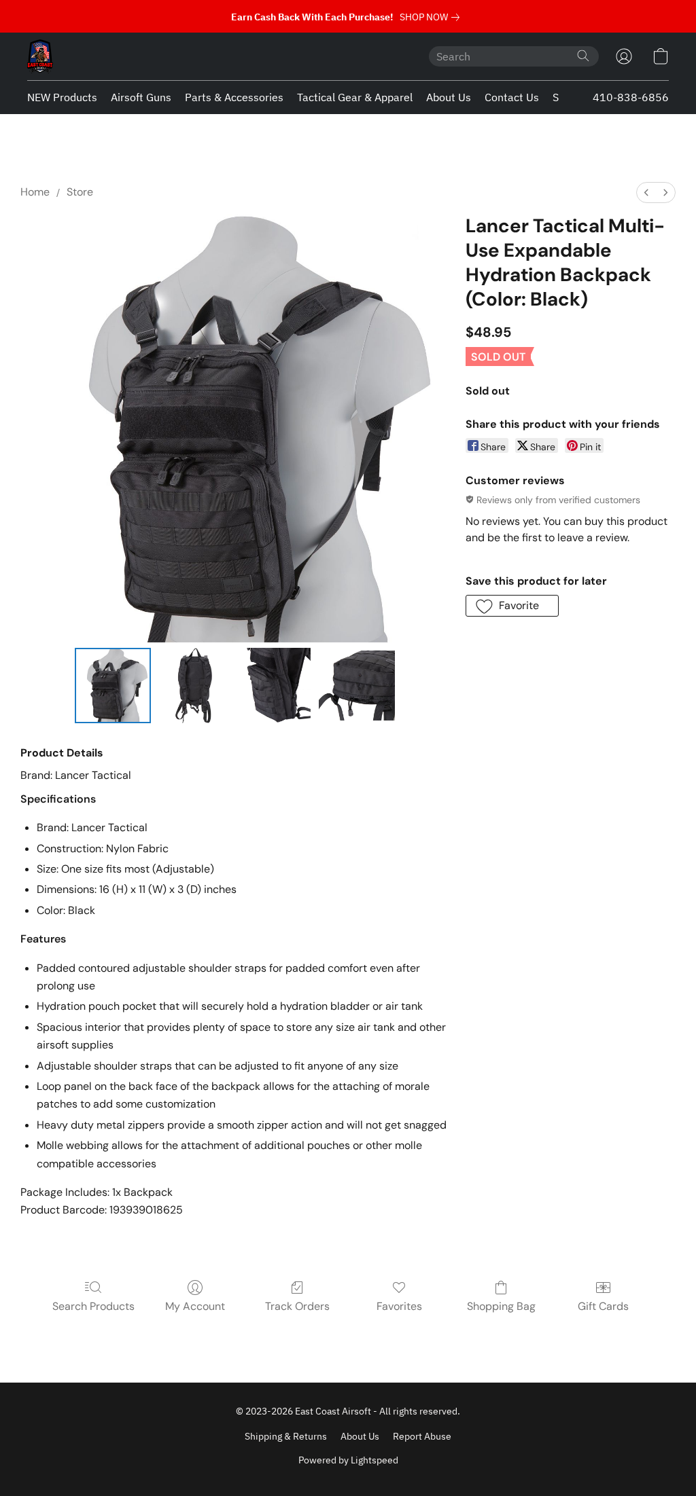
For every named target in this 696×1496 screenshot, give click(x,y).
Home (35, 192)
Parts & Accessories (234, 97)
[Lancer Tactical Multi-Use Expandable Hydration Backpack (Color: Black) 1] (194, 686)
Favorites (399, 1306)
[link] (432, 17)
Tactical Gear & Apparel (355, 97)
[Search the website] (583, 55)
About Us (448, 97)
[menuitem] (646, 192)
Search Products (93, 1306)
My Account (195, 1306)
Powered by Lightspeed (348, 1460)
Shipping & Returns (286, 1436)
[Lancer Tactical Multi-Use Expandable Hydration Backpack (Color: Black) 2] (275, 686)
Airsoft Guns (141, 97)
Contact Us (512, 97)
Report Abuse (422, 1436)
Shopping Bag (501, 1306)
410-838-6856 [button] (631, 97)
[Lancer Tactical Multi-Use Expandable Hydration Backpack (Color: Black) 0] (113, 686)
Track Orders (297, 1306)
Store (80, 192)
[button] (40, 56)
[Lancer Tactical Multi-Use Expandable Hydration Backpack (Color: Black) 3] (357, 686)
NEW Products (62, 97)
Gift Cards (603, 1306)
